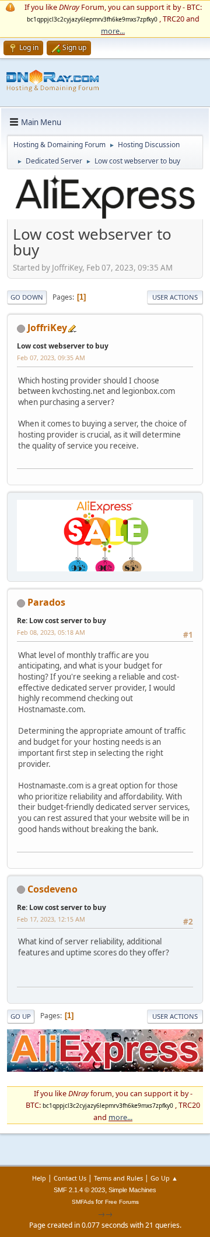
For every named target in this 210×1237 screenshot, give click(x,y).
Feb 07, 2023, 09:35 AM (51, 357)
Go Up (20, 1016)
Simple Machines (132, 1189)
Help (39, 1178)
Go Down (26, 297)
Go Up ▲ (164, 1178)
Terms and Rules (118, 1178)
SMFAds (83, 1202)
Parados (46, 602)
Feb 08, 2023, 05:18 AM (51, 632)
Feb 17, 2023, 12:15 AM (51, 919)
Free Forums (122, 1202)
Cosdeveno (52, 889)
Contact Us (70, 1178)
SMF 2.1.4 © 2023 (79, 1189)
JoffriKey (47, 327)
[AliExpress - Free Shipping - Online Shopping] (105, 217)
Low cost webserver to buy (62, 346)
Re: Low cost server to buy (61, 620)
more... (113, 31)
